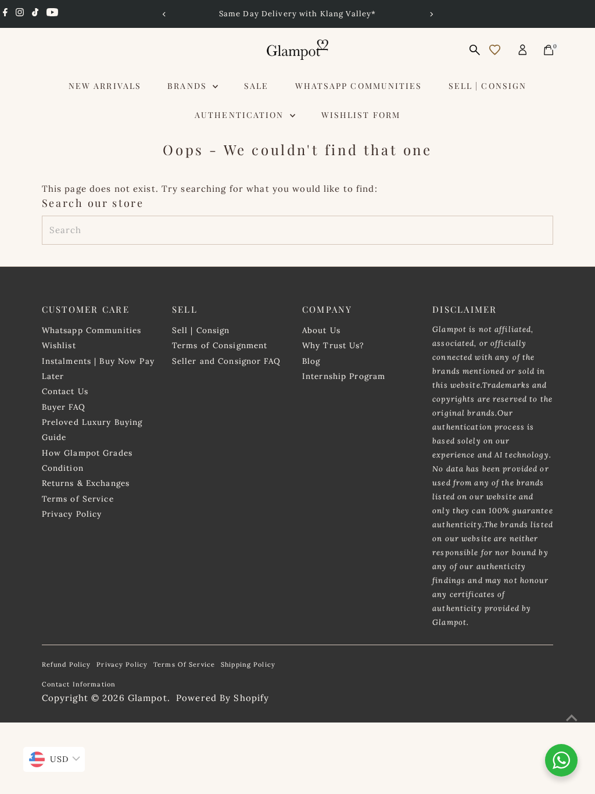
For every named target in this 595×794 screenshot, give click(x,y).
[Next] (431, 14)
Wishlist (59, 345)
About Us (321, 330)
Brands (188, 85)
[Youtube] (52, 14)
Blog (311, 361)
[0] (548, 50)
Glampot (147, 697)
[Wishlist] (495, 50)
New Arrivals (105, 85)
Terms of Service (78, 498)
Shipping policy (248, 664)
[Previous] (164, 14)
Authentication (241, 114)
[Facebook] (5, 14)
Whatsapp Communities (358, 85)
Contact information (79, 684)
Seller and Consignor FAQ (226, 361)
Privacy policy (122, 664)
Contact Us (65, 391)
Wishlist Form (360, 114)
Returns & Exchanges (86, 483)
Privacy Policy (72, 514)
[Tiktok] (35, 14)
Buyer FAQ (63, 407)
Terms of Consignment (220, 345)
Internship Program (343, 376)
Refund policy (66, 664)
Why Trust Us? (333, 345)
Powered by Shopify (222, 697)
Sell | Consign (487, 85)
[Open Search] (474, 50)
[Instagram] (20, 14)
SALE (256, 85)
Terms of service (184, 664)
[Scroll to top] (571, 717)
